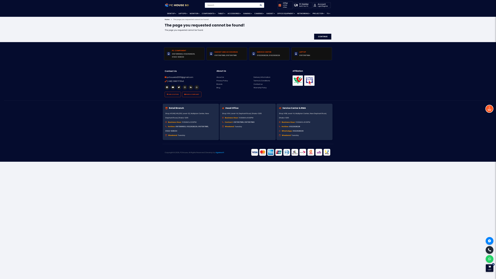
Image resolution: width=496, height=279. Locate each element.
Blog (218, 87)
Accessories (233, 13)
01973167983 (249, 122)
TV (328, 13)
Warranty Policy (260, 87)
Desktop (171, 13)
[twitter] (179, 87)
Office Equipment (285, 13)
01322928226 (298, 131)
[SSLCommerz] (290, 152)
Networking (303, 13)
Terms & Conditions (262, 80)
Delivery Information (262, 77)
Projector (318, 13)
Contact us (258, 84)
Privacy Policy (222, 80)
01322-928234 (171, 131)
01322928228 (294, 126)
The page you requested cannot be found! (191, 19)
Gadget (269, 13)
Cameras (258, 13)
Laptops (182, 13)
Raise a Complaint (192, 94)
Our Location (173, 94)
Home (167, 19)
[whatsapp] (196, 87)
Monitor (194, 13)
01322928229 (192, 126)
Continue (322, 36)
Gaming (247, 13)
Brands (219, 84)
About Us (220, 77)
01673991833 (181, 126)
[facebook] (167, 87)
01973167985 (203, 126)
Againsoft (220, 152)
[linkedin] (190, 87)
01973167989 (239, 122)
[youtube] (173, 87)
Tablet (221, 13)
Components (208, 13)
